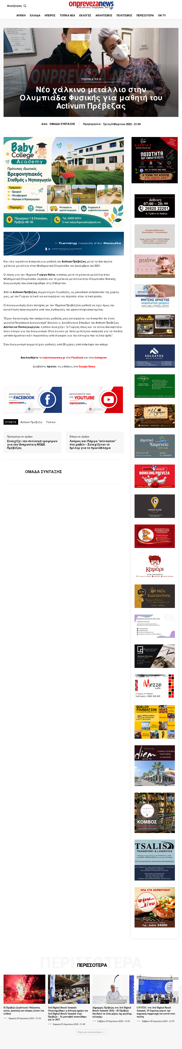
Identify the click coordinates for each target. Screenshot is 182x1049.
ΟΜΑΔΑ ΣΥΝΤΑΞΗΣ (62, 123)
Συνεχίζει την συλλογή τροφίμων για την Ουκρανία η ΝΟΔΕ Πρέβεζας (32, 444)
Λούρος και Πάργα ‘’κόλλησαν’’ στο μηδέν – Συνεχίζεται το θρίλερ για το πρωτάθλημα (93, 444)
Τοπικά (50, 422)
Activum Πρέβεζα (31, 422)
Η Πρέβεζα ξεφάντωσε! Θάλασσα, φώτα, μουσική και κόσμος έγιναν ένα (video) (24, 1010)
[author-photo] (6, 1018)
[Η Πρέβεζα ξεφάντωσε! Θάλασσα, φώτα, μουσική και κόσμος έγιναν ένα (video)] (24, 989)
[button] (17, 5)
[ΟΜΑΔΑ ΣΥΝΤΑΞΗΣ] (12, 471)
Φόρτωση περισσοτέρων (90, 1032)
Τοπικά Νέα (91, 79)
